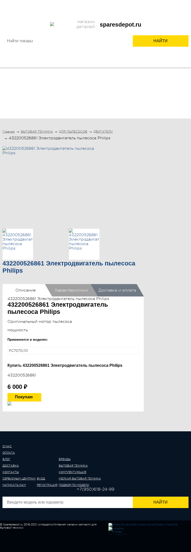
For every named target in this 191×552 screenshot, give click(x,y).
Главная (8, 131)
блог (6, 459)
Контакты (63, 6)
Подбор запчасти (133, 6)
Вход (104, 13)
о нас (7, 446)
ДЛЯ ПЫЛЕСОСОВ (73, 131)
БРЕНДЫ (15, 95)
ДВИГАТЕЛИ (103, 131)
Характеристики (71, 290)
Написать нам (14, 485)
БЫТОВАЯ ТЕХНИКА (41, 97)
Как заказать (104, 6)
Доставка (43, 6)
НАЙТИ (160, 41)
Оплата (25, 6)
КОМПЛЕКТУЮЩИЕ (83, 95)
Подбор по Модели (167, 97)
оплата (8, 452)
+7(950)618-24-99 (75, 13)
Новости (82, 6)
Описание (25, 290)
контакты (10, 472)
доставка (10, 465)
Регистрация (125, 13)
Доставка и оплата (117, 290)
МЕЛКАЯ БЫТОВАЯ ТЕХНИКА (126, 97)
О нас (11, 6)
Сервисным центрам (167, 6)
